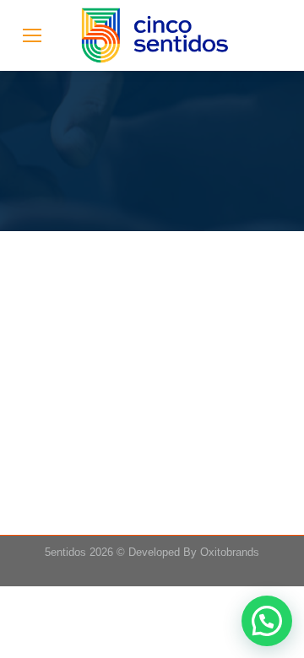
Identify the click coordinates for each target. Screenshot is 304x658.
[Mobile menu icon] (32, 35)
